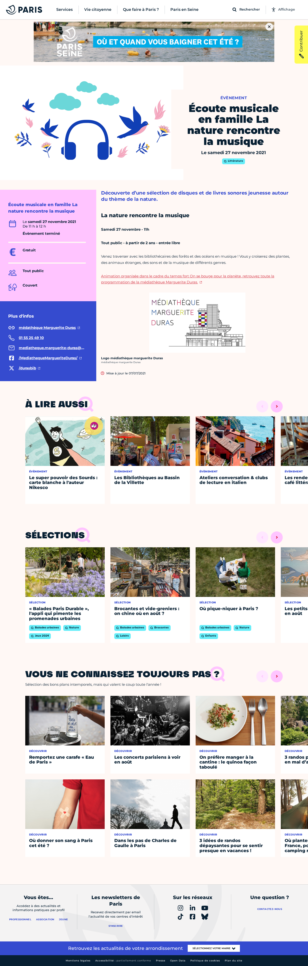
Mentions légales (78, 960)
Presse (160, 960)
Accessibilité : (123, 960)
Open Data (178, 960)
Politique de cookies (205, 960)
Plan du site (233, 960)
